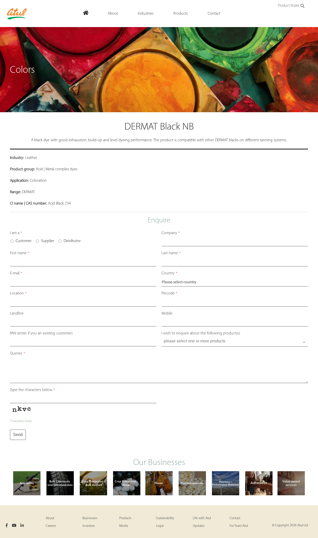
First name (19, 253)
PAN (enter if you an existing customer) (41, 333)
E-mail (16, 273)
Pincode (169, 293)
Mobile (166, 314)
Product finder (288, 6)
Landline (17, 314)
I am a (16, 233)
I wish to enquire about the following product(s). (200, 333)
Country (169, 273)
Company (170, 233)
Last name (171, 253)
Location (18, 293)
